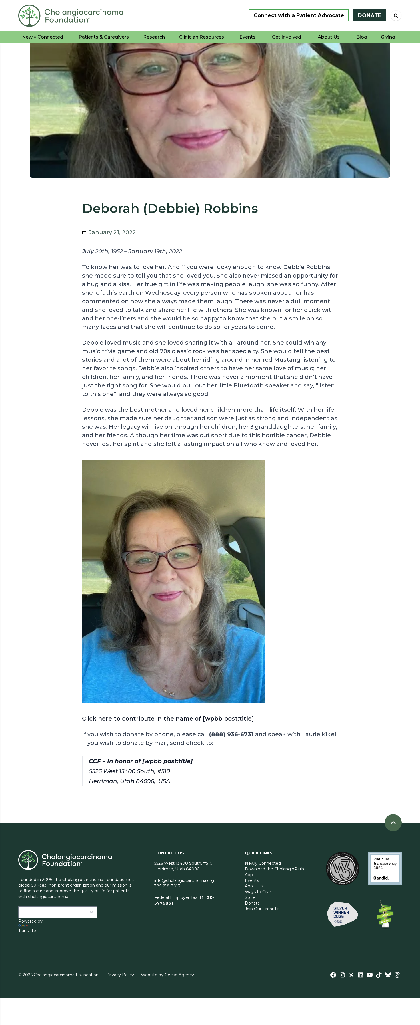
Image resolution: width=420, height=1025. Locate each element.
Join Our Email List (263, 908)
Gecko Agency (179, 974)
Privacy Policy (120, 974)
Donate (252, 903)
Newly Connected (263, 863)
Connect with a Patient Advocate (299, 15)
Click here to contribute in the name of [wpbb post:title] (168, 718)
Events (252, 880)
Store (250, 897)
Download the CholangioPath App (274, 871)
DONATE (369, 15)
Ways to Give (258, 891)
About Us (254, 886)
